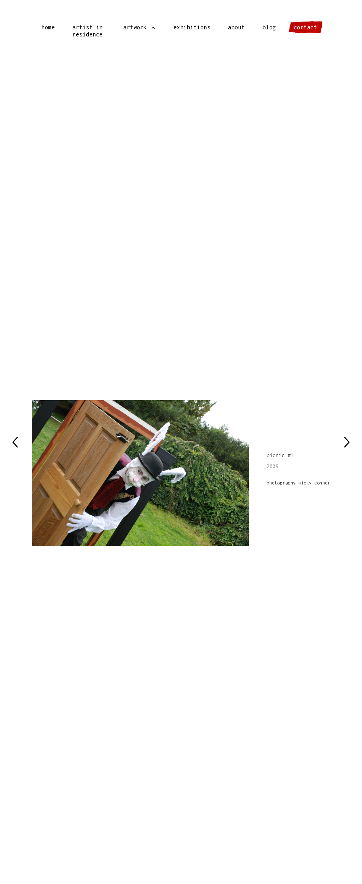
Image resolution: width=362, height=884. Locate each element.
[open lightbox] (149, 473)
